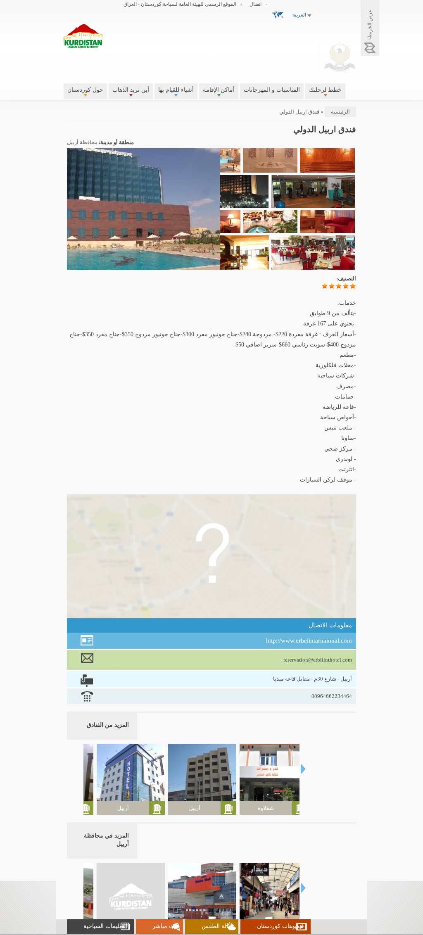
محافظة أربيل (82, 142)
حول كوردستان (85, 90)
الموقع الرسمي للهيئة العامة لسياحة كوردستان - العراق (180, 4)
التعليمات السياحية (105, 926)
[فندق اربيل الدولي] (125, 266)
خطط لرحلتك (325, 90)
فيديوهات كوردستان (280, 926)
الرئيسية (340, 112)
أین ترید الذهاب (130, 90)
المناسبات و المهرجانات (272, 90)
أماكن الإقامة (219, 90)
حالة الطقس (217, 926)
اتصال (255, 4)
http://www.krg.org (340, 56)
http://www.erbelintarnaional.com (309, 640)
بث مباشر (164, 926)
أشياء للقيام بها (176, 90)
